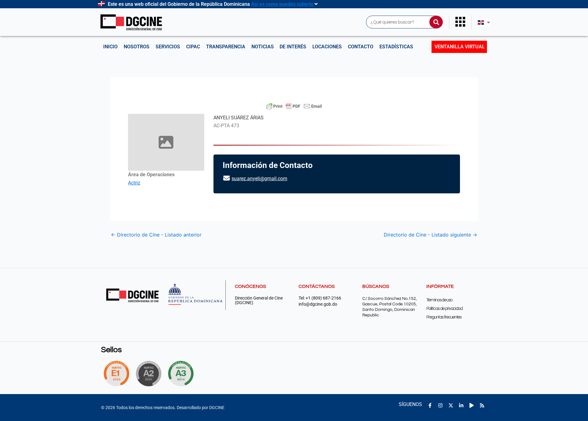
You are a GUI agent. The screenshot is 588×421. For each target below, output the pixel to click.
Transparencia (225, 47)
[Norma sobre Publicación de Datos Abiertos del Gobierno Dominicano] (182, 373)
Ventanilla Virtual (460, 47)
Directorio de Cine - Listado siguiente (430, 234)
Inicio (110, 47)
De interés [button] (293, 47)
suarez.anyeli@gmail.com (259, 178)
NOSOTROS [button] (136, 47)
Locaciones (327, 47)
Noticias (262, 47)
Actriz (134, 183)
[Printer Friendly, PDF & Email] (294, 106)
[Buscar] (436, 22)
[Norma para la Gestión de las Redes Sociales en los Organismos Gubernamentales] (116, 373)
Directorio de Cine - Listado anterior (156, 234)
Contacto (360, 47)
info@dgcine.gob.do (318, 304)
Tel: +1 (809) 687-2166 (320, 298)
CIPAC (193, 47)
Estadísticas (396, 47)
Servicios (168, 47)
